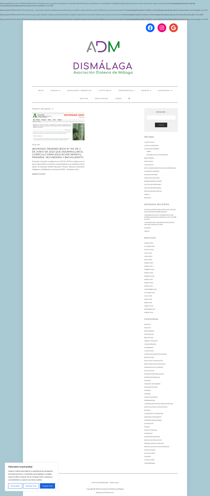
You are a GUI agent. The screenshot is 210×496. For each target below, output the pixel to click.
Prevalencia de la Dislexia (154, 443)
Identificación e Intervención (155, 407)
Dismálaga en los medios (153, 367)
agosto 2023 (149, 249)
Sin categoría (149, 453)
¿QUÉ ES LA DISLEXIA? (151, 145)
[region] (31, 477)
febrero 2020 (149, 276)
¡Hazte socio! (104, 90)
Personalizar (15, 486)
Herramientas (149, 400)
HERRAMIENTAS (125, 90)
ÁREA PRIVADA (101, 98)
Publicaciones (149, 450)
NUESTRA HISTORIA (150, 174)
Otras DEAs (148, 433)
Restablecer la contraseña (157, 155)
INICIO (41, 90)
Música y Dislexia (150, 430)
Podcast (147, 228)
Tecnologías (149, 460)
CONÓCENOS (149, 165)
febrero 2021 (149, 269)
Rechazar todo (31, 486)
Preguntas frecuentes (153, 440)
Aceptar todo (47, 486)
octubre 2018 (149, 292)
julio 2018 (148, 296)
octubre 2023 (149, 246)
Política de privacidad (152, 184)
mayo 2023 (148, 259)
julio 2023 (148, 253)
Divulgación (149, 371)
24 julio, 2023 (36, 144)
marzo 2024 (148, 243)
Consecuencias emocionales (155, 354)
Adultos (147, 328)
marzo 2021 (148, 266)
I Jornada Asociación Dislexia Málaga (158, 404)
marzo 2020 (148, 273)
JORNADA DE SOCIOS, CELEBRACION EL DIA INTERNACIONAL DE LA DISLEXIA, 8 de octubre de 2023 (160, 217)
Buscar (161, 125)
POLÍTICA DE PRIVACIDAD (152, 188)
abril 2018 (148, 302)
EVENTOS (145, 90)
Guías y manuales (151, 397)
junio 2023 (148, 256)
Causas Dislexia (150, 344)
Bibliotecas (148, 337)
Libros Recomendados (152, 417)
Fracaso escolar (150, 387)
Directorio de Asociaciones (154, 364)
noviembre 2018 (150, 289)
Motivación (148, 423)
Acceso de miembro (151, 149)
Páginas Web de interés (153, 181)
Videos (118, 98)
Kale (97, 492)
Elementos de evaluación (154, 374)
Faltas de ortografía (152, 384)
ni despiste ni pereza (151, 171)
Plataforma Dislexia (152, 437)
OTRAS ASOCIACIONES (151, 178)
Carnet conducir (151, 341)
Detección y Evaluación (153, 361)
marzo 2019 (148, 283)
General (147, 390)
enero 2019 (148, 286)
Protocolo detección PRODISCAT (156, 447)
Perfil (149, 151)
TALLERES (147, 456)
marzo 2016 (148, 312)
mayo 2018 (148, 299)
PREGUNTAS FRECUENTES (153, 191)
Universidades (149, 463)
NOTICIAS (84, 98)
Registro (147, 198)
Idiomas (147, 410)
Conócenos (149, 351)
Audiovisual (164, 90)
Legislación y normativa (38, 174)
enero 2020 (148, 279)
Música (147, 427)
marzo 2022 (148, 263)
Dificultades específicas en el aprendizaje (160, 168)
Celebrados (148, 347)
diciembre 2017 (149, 309)
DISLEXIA (55, 90)
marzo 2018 (148, 306)
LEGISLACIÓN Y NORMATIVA (79, 90)
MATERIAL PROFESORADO (153, 420)
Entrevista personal (152, 377)
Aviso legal (148, 161)
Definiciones (149, 357)
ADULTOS (147, 324)
